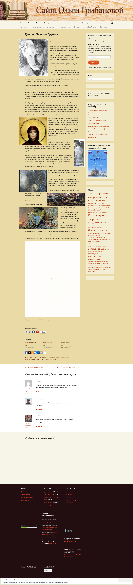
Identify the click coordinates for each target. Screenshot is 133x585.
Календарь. (69, 494)
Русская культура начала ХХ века (97, 237)
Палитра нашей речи (105, 233)
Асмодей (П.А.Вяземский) (68, 367)
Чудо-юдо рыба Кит (93, 117)
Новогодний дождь (49, 494)
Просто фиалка (48, 492)
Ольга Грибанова (98, 230)
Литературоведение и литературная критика (95, 23)
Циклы (68, 505)
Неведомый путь (100, 225)
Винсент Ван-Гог (65, 342)
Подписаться (94, 62)
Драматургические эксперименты (54, 23)
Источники (103, 27)
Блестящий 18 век (96, 200)
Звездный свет (48, 502)
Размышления (91, 235)
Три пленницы (47, 505)
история (101, 254)
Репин (74, 111)
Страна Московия (104, 239)
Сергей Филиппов (93, 115)
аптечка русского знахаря (95, 251)
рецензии (108, 267)
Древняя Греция (92, 205)
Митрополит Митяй (93, 123)
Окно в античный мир (95, 227)
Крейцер (91, 223)
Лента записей (25, 494)
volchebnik (28, 407)
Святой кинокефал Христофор (97, 120)
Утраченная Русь (92, 246)
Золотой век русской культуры (96, 208)
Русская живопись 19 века (49, 359)
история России (94, 256)
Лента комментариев (27, 497)
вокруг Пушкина (93, 254)
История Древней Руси (95, 210)
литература (104, 261)
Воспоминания (23, 27)
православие (99, 265)
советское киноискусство (96, 269)
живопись (52, 357)
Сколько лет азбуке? (34, 367)
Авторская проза (97, 197)
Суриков (30, 114)
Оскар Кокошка (47, 342)
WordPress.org (25, 500)
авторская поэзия (97, 248)
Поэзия (38, 23)
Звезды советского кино (103, 205)
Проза (30, 23)
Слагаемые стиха (93, 239)
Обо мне (21, 23)
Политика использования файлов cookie (58, 582)
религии (103, 267)
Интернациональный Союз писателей (43, 27)
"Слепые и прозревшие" (99, 193)
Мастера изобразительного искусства (62, 42)
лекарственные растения (94, 261)
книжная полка (94, 259)
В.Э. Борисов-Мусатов (31, 342)
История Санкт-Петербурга (97, 212)
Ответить (40, 392)
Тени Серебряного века (97, 244)
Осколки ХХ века (94, 233)
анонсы (109, 249)
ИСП (107, 208)
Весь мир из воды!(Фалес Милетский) (98, 126)
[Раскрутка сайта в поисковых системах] (68, 530)
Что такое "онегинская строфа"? (97, 129)
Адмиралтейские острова (95, 132)
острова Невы (92, 265)
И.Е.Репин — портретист (46, 320)
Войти (23, 492)
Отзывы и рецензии (64, 27)
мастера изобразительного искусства (98, 263)
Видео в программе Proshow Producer (85, 27)
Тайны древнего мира (94, 241)
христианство (92, 271)
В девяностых (53, 543)
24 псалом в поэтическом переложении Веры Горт (50, 521)
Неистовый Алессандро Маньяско (97, 134)
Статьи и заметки (73, 23)
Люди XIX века (60, 357)
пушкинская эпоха (94, 267)
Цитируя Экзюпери (102, 246)
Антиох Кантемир (93, 137)
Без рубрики (43, 357)
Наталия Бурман (92, 225)
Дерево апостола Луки (96, 203)
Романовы (97, 235)
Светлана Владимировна (28, 425)
